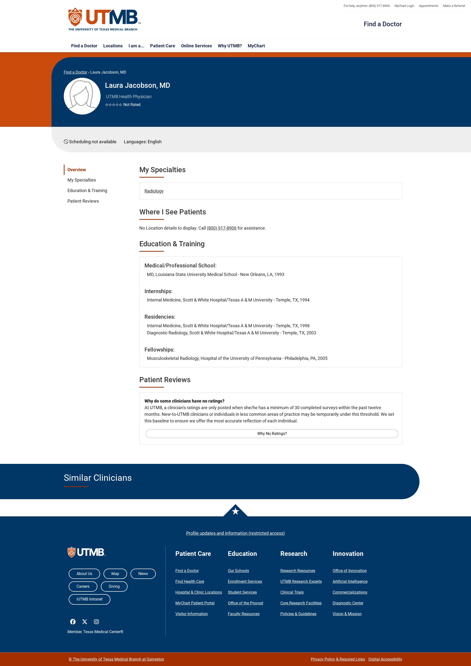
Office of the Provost (245, 603)
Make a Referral (454, 6)
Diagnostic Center (348, 603)
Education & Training (87, 190)
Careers (83, 586)
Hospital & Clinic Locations (198, 592)
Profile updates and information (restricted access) (235, 533)
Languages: (135, 141)
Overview (76, 169)
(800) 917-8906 (221, 228)
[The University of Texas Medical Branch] (104, 19)
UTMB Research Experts (301, 581)
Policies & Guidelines (298, 614)
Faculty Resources (244, 614)
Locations (113, 45)
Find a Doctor (383, 24)
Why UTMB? (230, 45)
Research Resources (297, 570)
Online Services (196, 45)
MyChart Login (404, 6)
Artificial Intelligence (350, 581)
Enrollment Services (245, 581)
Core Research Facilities (301, 603)
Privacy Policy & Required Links (338, 659)
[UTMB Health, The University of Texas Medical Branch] (86, 553)
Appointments (428, 6)
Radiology (154, 191)
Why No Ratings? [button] (272, 433)
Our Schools (238, 570)
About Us (84, 573)
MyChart (256, 45)
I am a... (136, 45)
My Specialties (81, 180)
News (143, 573)
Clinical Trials (292, 592)
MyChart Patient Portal (195, 603)
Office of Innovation (350, 570)
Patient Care (162, 45)
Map (115, 573)
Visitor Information (191, 614)
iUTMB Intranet (90, 599)
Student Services (242, 592)
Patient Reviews (83, 200)
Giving (114, 586)
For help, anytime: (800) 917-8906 (367, 6)
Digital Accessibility (385, 659)
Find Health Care (189, 581)
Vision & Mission (347, 614)
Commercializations (350, 592)
